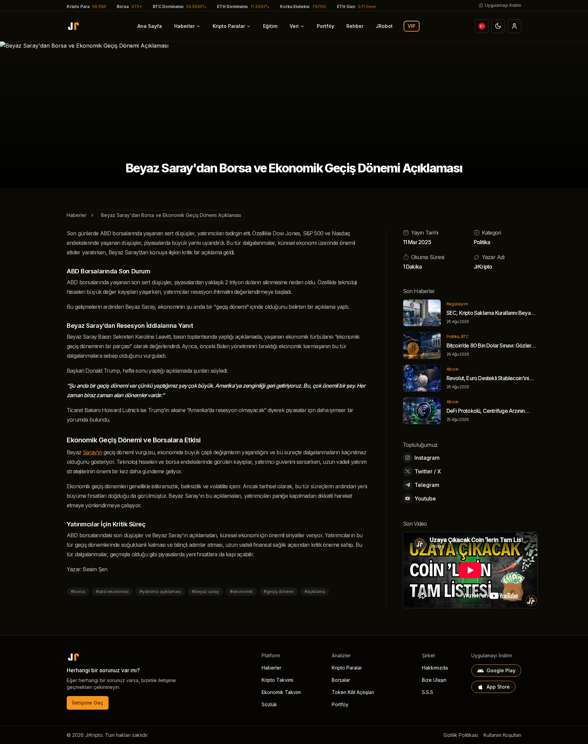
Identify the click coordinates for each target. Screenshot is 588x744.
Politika (482, 242)
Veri (294, 26)
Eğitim (270, 26)
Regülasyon (457, 303)
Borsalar (341, 680)
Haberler (184, 26)
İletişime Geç (87, 703)
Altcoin (452, 369)
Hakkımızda (435, 668)
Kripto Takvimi (277, 680)
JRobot (384, 26)
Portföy (325, 26)
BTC (465, 336)
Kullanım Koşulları (502, 735)
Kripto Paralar (229, 26)
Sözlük (269, 704)
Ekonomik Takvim (281, 692)
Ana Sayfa (149, 26)
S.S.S (427, 692)
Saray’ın (92, 452)
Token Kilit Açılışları (353, 692)
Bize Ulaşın (434, 680)
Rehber (354, 26)
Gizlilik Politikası (460, 735)
